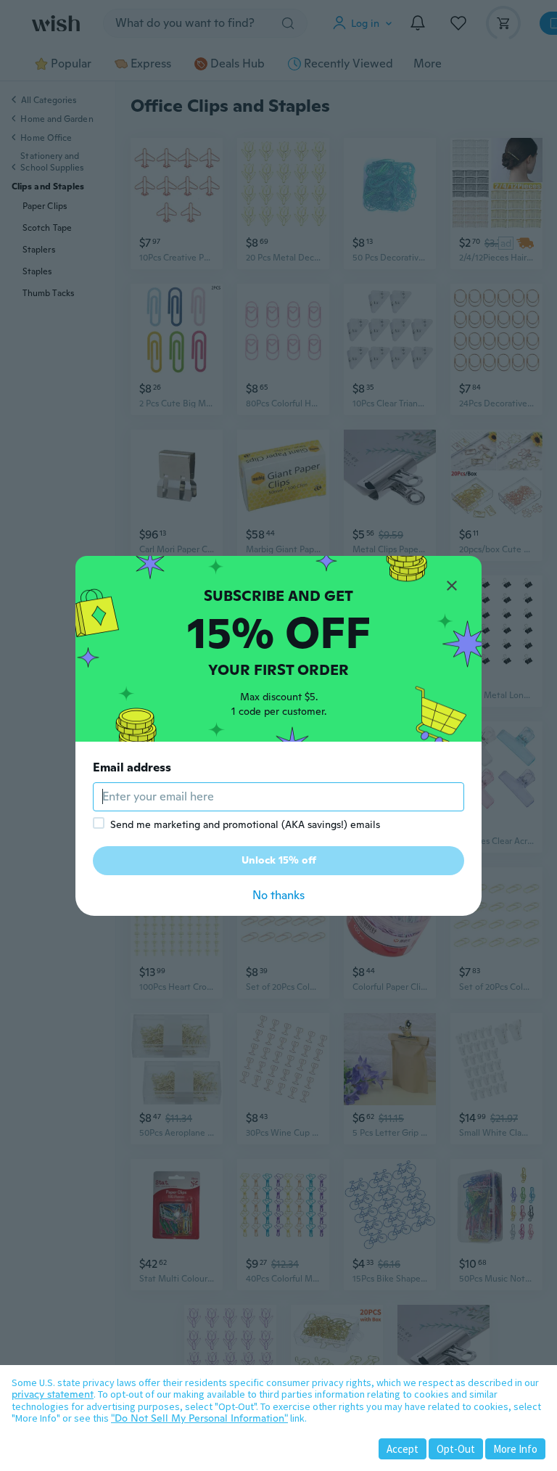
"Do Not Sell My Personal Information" (199, 1418)
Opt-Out (456, 1449)
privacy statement (53, 1394)
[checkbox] (98, 823)
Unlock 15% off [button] (279, 859)
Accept (402, 1449)
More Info (515, 1449)
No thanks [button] (278, 895)
